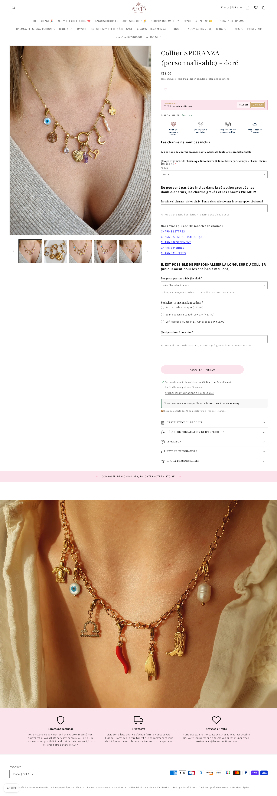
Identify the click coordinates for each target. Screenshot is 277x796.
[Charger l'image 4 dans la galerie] (105, 251)
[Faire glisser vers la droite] (147, 251)
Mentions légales (240, 787)
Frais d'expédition (186, 78)
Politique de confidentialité (128, 787)
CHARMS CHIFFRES (173, 253)
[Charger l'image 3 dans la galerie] (80, 251)
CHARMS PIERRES (172, 248)
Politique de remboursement (97, 787)
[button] (13, 7)
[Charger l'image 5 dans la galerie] (130, 251)
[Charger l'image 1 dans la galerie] (30, 251)
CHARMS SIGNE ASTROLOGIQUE (182, 237)
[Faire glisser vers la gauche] (13, 251)
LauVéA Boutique (25, 787)
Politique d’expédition (184, 787)
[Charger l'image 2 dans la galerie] (55, 251)
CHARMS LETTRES (173, 231)
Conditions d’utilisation (157, 787)
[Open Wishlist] (256, 7)
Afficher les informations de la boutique (189, 393)
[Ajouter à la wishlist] (172, 89)
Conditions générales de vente (214, 787)
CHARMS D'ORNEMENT (176, 242)
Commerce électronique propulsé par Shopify (56, 787)
